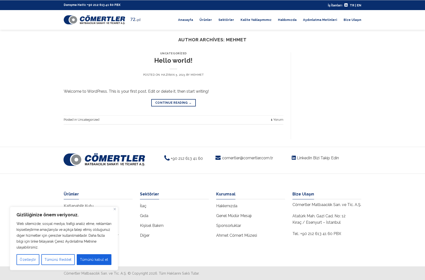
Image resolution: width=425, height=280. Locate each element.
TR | (353, 5)
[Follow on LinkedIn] (346, 5)
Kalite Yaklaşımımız (256, 20)
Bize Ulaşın (352, 20)
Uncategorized (173, 53)
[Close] (115, 209)
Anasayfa (185, 20)
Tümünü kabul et (94, 260)
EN (359, 5)
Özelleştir (28, 260)
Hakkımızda (287, 20)
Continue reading (173, 102)
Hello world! (173, 60)
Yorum (277, 119)
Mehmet (236, 39)
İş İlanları (335, 5)
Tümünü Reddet (58, 260)
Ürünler (205, 20)
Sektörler (226, 20)
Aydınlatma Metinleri (320, 20)
